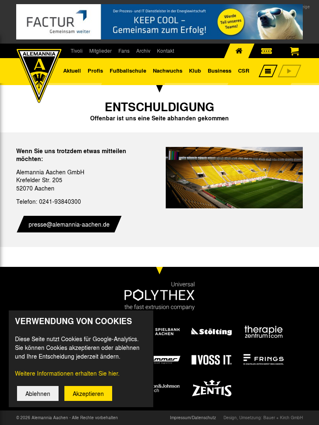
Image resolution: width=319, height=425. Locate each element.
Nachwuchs (167, 70)
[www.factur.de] (159, 21)
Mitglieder (100, 50)
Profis (95, 70)
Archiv (143, 50)
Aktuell (72, 70)
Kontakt (165, 50)
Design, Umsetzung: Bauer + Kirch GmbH (263, 417)
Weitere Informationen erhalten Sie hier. (67, 373)
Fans (124, 50)
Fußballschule (128, 70)
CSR (243, 70)
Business (219, 70)
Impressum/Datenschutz (193, 417)
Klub (195, 70)
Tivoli (77, 50)
